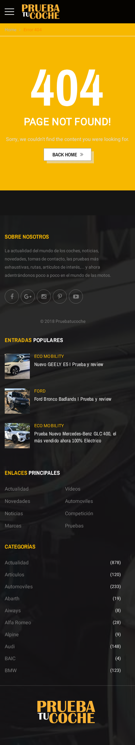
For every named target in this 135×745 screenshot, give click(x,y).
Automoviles (79, 501)
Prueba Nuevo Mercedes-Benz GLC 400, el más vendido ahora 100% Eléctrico (75, 437)
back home (65, 154)
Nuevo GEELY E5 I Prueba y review (68, 364)
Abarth (12, 598)
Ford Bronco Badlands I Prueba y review (72, 398)
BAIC (10, 658)
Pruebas (74, 526)
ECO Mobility (49, 356)
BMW (11, 670)
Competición (79, 513)
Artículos (14, 575)
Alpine (12, 634)
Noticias (14, 513)
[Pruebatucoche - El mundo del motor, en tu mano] (41, 11)
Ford (40, 391)
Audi (10, 646)
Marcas (13, 526)
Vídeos (72, 489)
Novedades (17, 501)
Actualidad (17, 489)
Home (10, 29)
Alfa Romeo (18, 622)
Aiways (13, 610)
